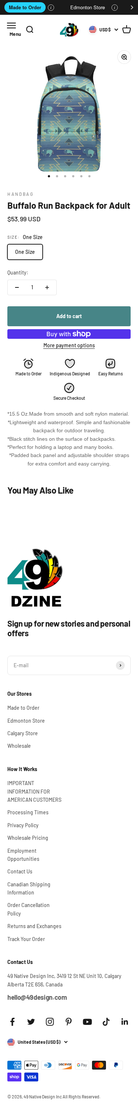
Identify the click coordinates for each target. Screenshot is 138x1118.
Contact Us (19, 871)
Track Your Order (26, 939)
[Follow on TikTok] (106, 1022)
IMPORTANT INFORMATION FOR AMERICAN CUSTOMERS (34, 791)
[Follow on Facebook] (12, 1022)
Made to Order (25, 7)
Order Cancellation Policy (28, 909)
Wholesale (19, 746)
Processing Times (28, 812)
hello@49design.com (37, 997)
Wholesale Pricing (27, 838)
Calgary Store (22, 733)
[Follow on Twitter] (31, 1022)
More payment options (69, 345)
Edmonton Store (87, 7)
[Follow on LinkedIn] (125, 1022)
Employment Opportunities (23, 855)
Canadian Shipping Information (28, 888)
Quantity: (17, 272)
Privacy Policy (23, 825)
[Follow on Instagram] (50, 1022)
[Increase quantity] (47, 287)
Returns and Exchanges (34, 926)
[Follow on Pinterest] (69, 1022)
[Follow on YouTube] (87, 1022)
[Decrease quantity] (17, 287)
